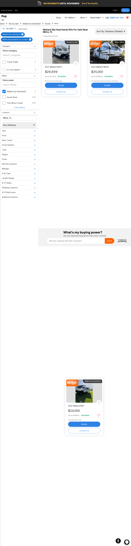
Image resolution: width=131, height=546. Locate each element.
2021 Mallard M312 (53, 67)
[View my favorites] (127, 17)
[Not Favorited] (75, 76)
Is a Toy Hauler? (13, 70)
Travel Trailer (12, 62)
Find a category (10, 51)
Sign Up (125, 10)
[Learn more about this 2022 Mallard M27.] (84, 391)
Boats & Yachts (6, 10)
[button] (118, 540)
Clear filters (22, 29)
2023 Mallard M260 (100, 67)
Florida (47, 23)
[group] (13, 34)
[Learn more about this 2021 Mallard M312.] (61, 52)
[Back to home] (4, 18)
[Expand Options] (75, 63)
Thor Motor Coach (15, 103)
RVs (16, 10)
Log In (115, 10)
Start (109, 241)
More (82, 18)
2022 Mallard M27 (76, 406)
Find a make (8, 80)
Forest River (12, 97)
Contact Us (61, 92)
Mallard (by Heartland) (32, 23)
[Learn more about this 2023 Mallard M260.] (107, 52)
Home (2, 23)
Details (61, 85)
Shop (58, 18)
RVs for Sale (14, 23)
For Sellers (69, 18)
